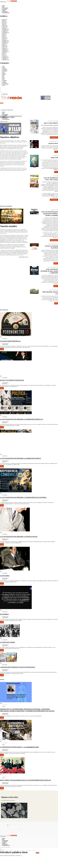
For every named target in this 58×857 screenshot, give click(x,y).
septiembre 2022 (5, 59)
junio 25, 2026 (4, 500)
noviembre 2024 (5, 41)
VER (56, 151)
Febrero (4, 73)
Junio (3, 76)
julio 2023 (4, 53)
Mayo (3, 79)
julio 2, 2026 (4, 461)
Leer (56, 172)
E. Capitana (4, 9)
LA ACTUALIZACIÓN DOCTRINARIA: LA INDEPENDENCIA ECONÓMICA (23, 497)
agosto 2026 (4, 19)
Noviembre (4, 80)
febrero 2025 (5, 38)
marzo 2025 (4, 37)
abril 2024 (4, 44)
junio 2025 (4, 34)
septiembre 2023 (5, 51)
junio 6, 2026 (4, 578)
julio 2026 (4, 20)
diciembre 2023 (5, 48)
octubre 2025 (5, 31)
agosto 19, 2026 (5, 344)
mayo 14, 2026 (4, 645)
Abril (3, 66)
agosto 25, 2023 (5, 783)
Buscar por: (2, 849)
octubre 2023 (5, 50)
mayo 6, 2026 (4, 670)
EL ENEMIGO (4, 614)
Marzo (3, 78)
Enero (3, 72)
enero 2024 (4, 47)
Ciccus (3, 95)
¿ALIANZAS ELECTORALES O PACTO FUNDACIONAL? (17, 667)
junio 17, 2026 (4, 539)
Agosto (3, 67)
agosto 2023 (4, 52)
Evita (3, 6)
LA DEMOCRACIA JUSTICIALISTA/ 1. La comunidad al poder (19, 747)
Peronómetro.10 (5, 12)
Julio (3, 75)
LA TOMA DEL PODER (7, 642)
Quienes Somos (5, 92)
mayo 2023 (4, 54)
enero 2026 (4, 27)
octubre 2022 (5, 58)
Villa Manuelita (5, 94)
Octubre (4, 81)
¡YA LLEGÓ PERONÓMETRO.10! (10, 341)
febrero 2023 (5, 56)
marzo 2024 (4, 45)
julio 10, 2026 (4, 422)
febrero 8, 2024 (5, 714)
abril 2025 (4, 35)
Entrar (56, 263)
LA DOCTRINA (4, 575)
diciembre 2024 (5, 40)
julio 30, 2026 (4, 383)
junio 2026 (4, 21)
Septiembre (4, 82)
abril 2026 (4, 24)
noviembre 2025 (5, 29)
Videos (3, 10)
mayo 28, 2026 (5, 617)
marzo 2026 (4, 25)
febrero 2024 (5, 46)
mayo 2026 (4, 22)
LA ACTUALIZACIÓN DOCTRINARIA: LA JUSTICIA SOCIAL (18, 536)
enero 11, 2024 (4, 750)
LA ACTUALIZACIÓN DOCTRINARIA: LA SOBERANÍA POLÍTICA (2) (21, 419)
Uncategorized (5, 84)
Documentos (5, 7)
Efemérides (4, 11)
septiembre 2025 (5, 32)
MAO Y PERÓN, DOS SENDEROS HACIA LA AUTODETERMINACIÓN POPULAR (25, 780)
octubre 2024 (5, 43)
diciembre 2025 (5, 28)
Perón (3, 5)
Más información (54, 137)
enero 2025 (4, 39)
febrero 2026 (5, 26)
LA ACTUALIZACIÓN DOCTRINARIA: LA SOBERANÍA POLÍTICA (20, 458)
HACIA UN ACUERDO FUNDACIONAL (12, 380)
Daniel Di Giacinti (5, 343)
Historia (4, 74)
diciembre (4, 68)
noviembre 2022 (5, 57)
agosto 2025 (4, 33)
